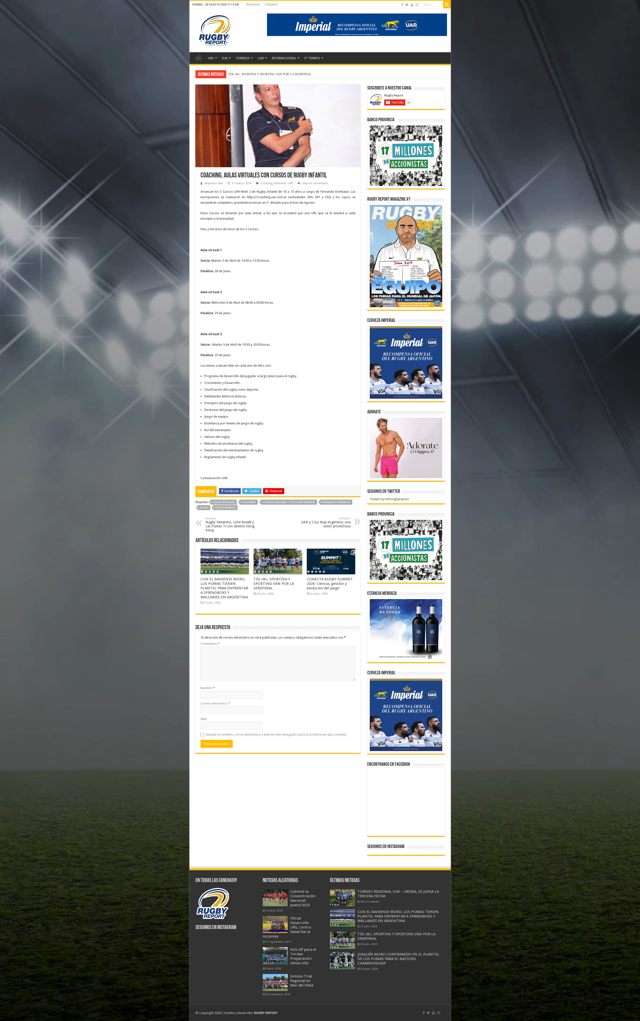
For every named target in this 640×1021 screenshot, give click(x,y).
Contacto (271, 4)
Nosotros (253, 4)
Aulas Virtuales (224, 502)
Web (203, 719)
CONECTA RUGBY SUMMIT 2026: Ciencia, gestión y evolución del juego (330, 583)
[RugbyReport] (357, 24)
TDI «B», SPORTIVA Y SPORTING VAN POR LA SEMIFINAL (274, 583)
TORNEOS (243, 58)
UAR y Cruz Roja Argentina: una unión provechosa (325, 522)
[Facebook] (402, 5)
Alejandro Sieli (213, 183)
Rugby (204, 507)
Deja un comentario (315, 183)
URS (211, 58)
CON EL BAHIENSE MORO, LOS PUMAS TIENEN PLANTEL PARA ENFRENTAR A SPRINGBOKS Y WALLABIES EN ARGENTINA (224, 588)
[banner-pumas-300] (406, 362)
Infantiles (280, 183)
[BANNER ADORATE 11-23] (406, 447)
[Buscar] (447, 4)
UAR (261, 58)
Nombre (207, 688)
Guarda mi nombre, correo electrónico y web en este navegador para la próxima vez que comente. (276, 734)
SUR (225, 58)
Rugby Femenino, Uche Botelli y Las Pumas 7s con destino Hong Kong (230, 524)
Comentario (210, 644)
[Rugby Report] (214, 29)
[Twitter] (407, 5)
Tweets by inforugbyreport (389, 499)
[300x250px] (406, 629)
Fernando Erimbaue (336, 502)
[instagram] (417, 5)
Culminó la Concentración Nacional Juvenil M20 (303, 898)
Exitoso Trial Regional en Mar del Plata (301, 981)
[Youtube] (412, 5)
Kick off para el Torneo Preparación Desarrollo (303, 956)
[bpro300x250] (406, 155)
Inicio (198, 57)
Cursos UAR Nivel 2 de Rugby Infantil (289, 502)
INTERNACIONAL (284, 58)
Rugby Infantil (225, 507)
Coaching (266, 183)
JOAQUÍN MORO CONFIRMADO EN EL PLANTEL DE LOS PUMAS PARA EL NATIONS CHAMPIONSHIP (301, 74)
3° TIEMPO (312, 58)
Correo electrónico (215, 703)
